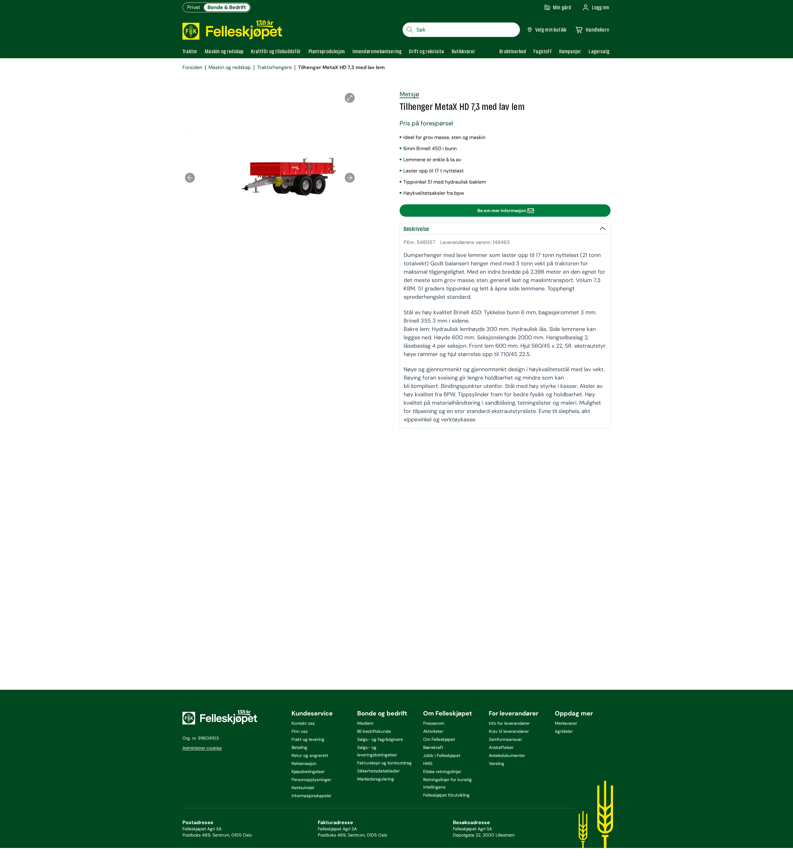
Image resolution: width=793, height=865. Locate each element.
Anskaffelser (501, 747)
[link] (513, 51)
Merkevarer (566, 723)
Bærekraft (433, 747)
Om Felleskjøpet (439, 739)
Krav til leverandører (509, 731)
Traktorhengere (274, 67)
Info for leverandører (509, 723)
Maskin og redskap (229, 67)
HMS (427, 763)
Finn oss (299, 731)
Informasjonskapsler (311, 795)
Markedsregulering (375, 779)
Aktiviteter (433, 731)
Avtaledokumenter (507, 755)
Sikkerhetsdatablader (378, 771)
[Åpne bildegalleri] (350, 98)
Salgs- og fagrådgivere (380, 739)
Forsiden (192, 67)
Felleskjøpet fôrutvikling (446, 795)
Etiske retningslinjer (442, 771)
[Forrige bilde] (189, 177)
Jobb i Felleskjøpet (441, 755)
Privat (193, 7)
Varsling (496, 763)
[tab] (190, 51)
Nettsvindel (302, 787)
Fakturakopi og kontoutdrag (384, 763)
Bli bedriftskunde (374, 731)
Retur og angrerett (309, 755)
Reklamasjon (303, 763)
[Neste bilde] (349, 177)
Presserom (433, 723)
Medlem (365, 723)
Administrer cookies (202, 747)
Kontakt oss (303, 723)
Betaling (299, 747)
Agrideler (564, 731)
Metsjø (409, 94)
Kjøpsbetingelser (308, 771)
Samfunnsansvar (505, 739)
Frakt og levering (307, 739)
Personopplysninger (311, 779)
